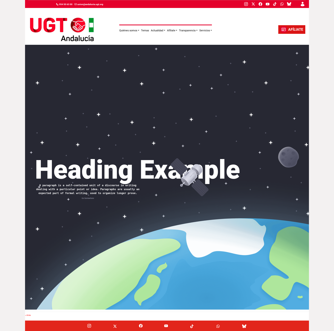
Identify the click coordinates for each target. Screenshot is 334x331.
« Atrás (28, 315)
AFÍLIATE (295, 29)
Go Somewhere (88, 198)
